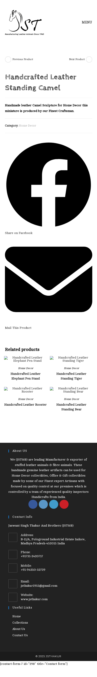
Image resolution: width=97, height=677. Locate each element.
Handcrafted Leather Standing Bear (71, 407)
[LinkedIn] (53, 504)
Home (16, 616)
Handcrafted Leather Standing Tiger (71, 376)
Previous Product (22, 59)
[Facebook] (32, 504)
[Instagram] (43, 504)
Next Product (77, 59)
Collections (20, 622)
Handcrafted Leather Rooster (25, 404)
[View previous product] (8, 59)
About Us (18, 629)
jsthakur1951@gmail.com (39, 585)
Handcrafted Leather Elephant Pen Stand (26, 376)
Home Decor (27, 125)
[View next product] (89, 59)
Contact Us (20, 635)
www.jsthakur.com (34, 599)
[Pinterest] (64, 504)
